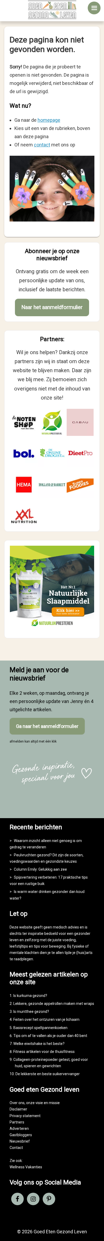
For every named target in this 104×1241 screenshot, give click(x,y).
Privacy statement (25, 1116)
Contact (16, 1147)
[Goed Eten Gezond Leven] (52, 9)
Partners (17, 1122)
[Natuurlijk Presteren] (52, 628)
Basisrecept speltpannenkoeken (40, 1028)
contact (42, 144)
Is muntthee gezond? (31, 1011)
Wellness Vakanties (26, 1167)
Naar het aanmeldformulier (52, 307)
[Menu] (94, 8)
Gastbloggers (21, 1135)
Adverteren (19, 1128)
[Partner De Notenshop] (24, 422)
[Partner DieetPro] (80, 453)
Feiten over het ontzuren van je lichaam (46, 1019)
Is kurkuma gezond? (30, 995)
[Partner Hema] (24, 484)
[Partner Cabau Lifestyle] (80, 422)
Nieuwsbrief (20, 1141)
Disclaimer (18, 1109)
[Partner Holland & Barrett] (52, 484)
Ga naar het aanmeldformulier (47, 726)
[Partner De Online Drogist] (52, 453)
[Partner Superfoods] (80, 484)
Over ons (17, 1103)
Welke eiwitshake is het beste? (39, 1044)
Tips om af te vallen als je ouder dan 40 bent (50, 1036)
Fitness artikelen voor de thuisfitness (44, 1051)
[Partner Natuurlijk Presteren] (52, 422)
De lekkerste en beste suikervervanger (47, 1074)
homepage (49, 120)
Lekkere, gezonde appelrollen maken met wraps (53, 1003)
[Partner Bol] (24, 453)
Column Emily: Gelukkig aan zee (40, 869)
